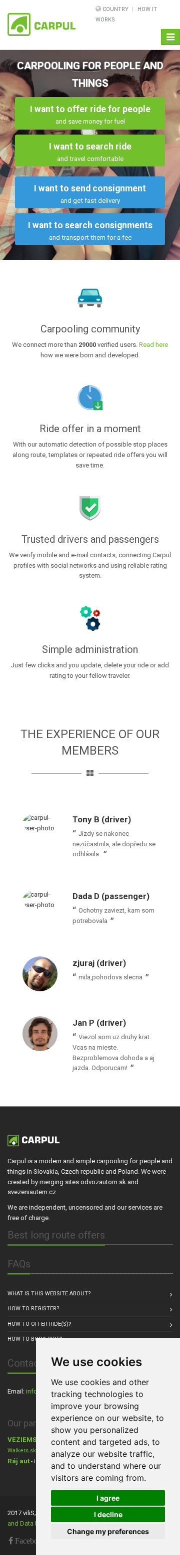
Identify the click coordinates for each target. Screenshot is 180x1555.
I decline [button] (108, 1514)
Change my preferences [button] (108, 1531)
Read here (153, 344)
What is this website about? (49, 1293)
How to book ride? (35, 1339)
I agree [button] (108, 1498)
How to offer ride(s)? (40, 1324)
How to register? (34, 1308)
